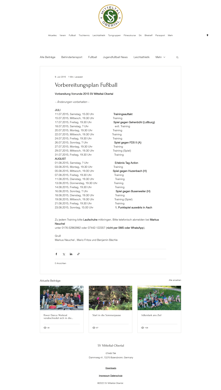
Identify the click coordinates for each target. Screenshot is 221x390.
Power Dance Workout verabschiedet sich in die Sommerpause (57, 316)
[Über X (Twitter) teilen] (63, 254)
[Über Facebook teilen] (56, 254)
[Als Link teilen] (78, 254)
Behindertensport (71, 57)
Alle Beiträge (47, 57)
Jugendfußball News (115, 57)
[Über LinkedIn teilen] (71, 254)
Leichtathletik (142, 57)
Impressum (104, 375)
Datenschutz (116, 375)
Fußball (92, 57)
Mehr (159, 57)
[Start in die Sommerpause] (110, 298)
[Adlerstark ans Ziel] (159, 298)
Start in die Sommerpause (106, 315)
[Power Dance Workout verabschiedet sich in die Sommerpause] (61, 298)
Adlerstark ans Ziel (151, 315)
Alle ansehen (175, 280)
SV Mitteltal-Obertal (111, 345)
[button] (177, 57)
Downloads (111, 368)
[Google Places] (207, 35)
